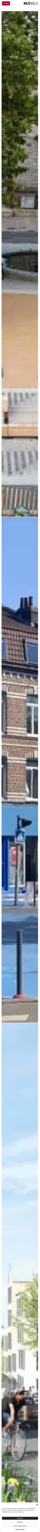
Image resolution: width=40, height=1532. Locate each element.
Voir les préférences (20, 1526)
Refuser (20, 1522)
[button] (37, 1505)
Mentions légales (20, 1529)
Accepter (20, 1518)
